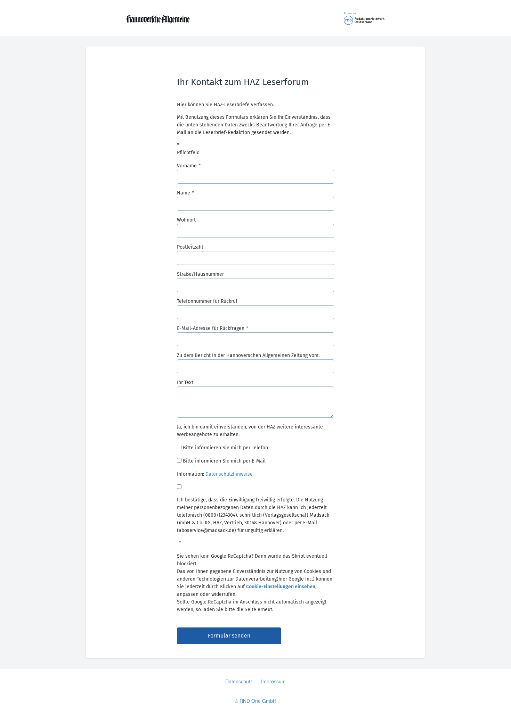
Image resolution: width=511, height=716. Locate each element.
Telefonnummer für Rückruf (207, 301)
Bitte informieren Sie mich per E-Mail (224, 461)
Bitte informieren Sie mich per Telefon (225, 448)
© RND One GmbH (255, 700)
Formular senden (229, 635)
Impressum (273, 681)
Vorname (187, 166)
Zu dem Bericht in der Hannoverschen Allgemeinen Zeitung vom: (248, 355)
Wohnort (186, 220)
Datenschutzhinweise (229, 474)
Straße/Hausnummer (200, 274)
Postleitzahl (190, 247)
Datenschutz (239, 681)
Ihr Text (185, 382)
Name (183, 193)
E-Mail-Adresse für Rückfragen (210, 328)
